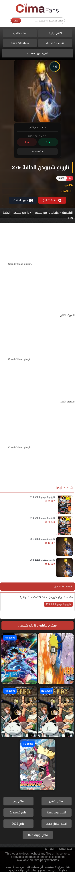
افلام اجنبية (55, 33)
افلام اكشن (56, 801)
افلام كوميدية (18, 812)
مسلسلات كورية (20, 43)
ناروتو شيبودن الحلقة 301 (42, 539)
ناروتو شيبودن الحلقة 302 (42, 560)
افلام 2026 (18, 824)
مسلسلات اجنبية (55, 43)
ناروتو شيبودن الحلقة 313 (42, 497)
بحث (16, 20)
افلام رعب (19, 801)
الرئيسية (67, 212)
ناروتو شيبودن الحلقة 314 (42, 518)
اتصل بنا (49, 848)
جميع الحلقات (20, 200)
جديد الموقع (65, 848)
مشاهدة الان (50, 200)
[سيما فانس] (37, 8)
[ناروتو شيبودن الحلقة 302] (64, 567)
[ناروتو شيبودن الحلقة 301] (64, 546)
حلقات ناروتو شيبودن (45, 212)
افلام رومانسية (56, 812)
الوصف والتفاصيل (63, 586)
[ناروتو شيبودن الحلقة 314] (64, 525)
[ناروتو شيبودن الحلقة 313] (64, 504)
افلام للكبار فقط (56, 824)
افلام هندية (19, 33)
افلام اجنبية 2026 (38, 835)
